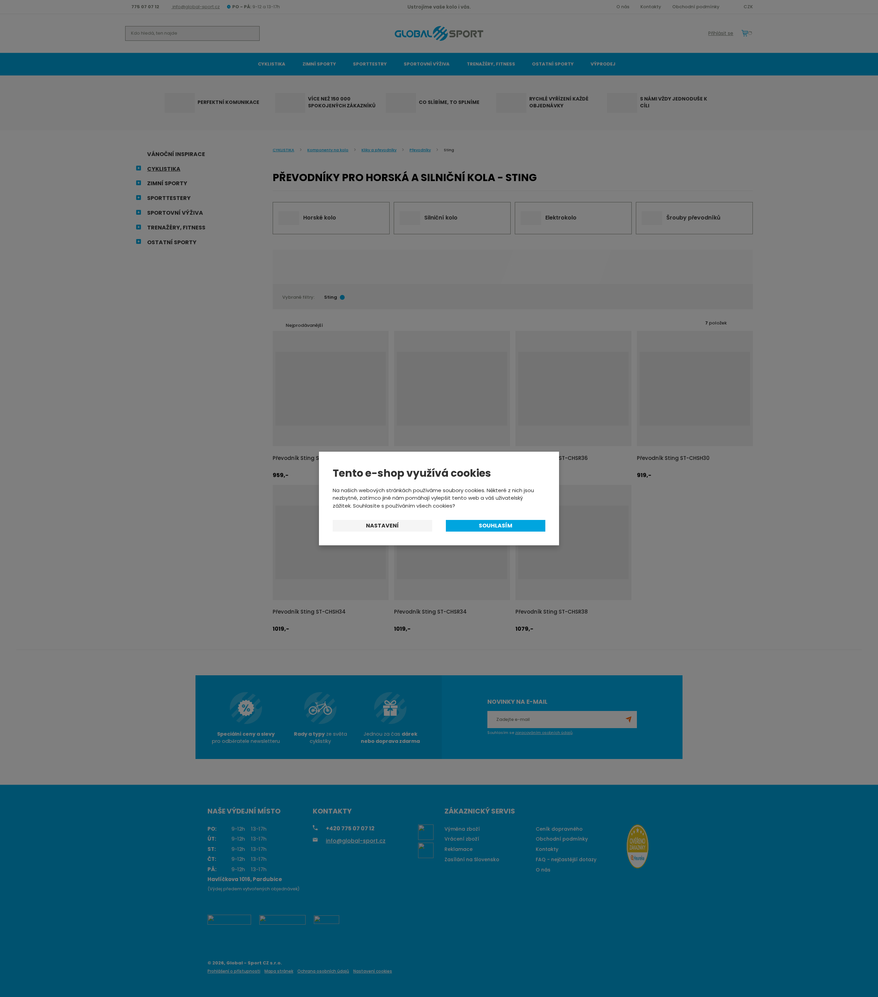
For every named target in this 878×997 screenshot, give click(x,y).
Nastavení (382, 526)
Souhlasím (495, 526)
